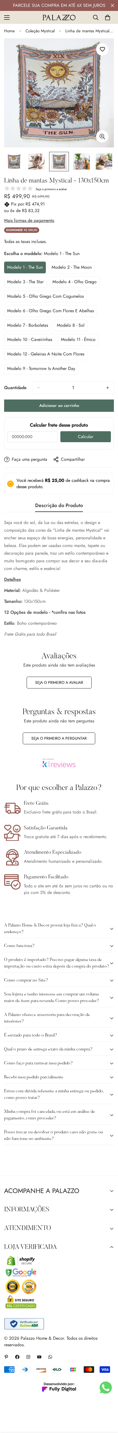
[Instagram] (28, 1357)
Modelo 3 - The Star (27, 283)
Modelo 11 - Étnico (80, 341)
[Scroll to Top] (108, 1404)
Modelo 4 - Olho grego (74, 283)
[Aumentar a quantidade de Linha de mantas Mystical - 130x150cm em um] (108, 388)
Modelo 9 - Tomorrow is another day (41, 370)
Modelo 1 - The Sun (26, 268)
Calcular (85, 436)
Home (9, 31)
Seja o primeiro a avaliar (59, 682)
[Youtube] (39, 1357)
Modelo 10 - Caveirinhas (29, 341)
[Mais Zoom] (102, 136)
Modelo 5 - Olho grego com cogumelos (45, 297)
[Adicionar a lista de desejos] (102, 49)
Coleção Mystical (40, 31)
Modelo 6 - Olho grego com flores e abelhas (50, 312)
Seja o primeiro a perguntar (59, 738)
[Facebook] (17, 1357)
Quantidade (15, 387)
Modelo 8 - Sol (72, 326)
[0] (107, 17)
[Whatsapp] (50, 1357)
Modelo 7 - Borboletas (28, 326)
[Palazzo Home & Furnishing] (59, 17)
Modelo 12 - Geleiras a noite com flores (45, 355)
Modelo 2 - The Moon (73, 268)
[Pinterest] (6, 1357)
